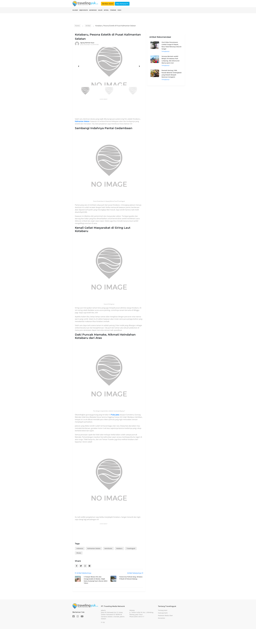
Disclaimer (161, 618)
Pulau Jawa (115, 415)
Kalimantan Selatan (82, 121)
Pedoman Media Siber (165, 615)
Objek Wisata (83, 10)
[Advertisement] (111, 108)
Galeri (100, 10)
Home (77, 26)
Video (119, 10)
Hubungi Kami (163, 613)
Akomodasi (93, 10)
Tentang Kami (162, 610)
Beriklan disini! (107, 4)
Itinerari (113, 10)
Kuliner (75, 10)
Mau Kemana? (121, 4)
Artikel (106, 10)
